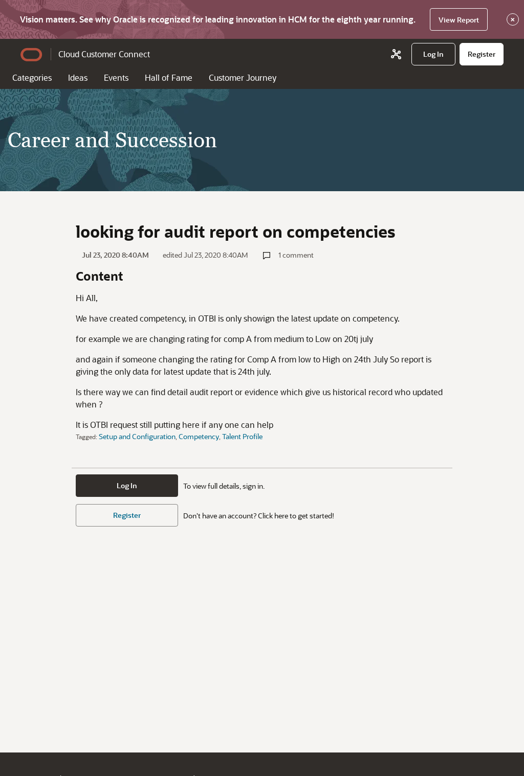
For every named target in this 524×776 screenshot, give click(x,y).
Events (116, 77)
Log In (127, 485)
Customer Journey (242, 77)
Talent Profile (242, 436)
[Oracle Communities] (396, 54)
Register (127, 515)
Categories (32, 77)
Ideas (78, 77)
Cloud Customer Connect (104, 54)
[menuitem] (433, 54)
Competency (199, 436)
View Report (459, 20)
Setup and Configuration (137, 436)
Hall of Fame (168, 77)
